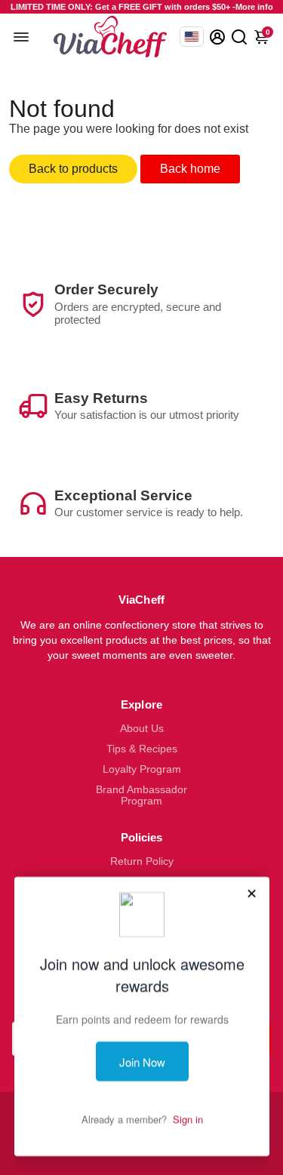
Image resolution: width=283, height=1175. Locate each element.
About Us (142, 728)
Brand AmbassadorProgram (141, 795)
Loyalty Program (142, 769)
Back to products (73, 168)
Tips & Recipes (141, 749)
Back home (190, 168)
